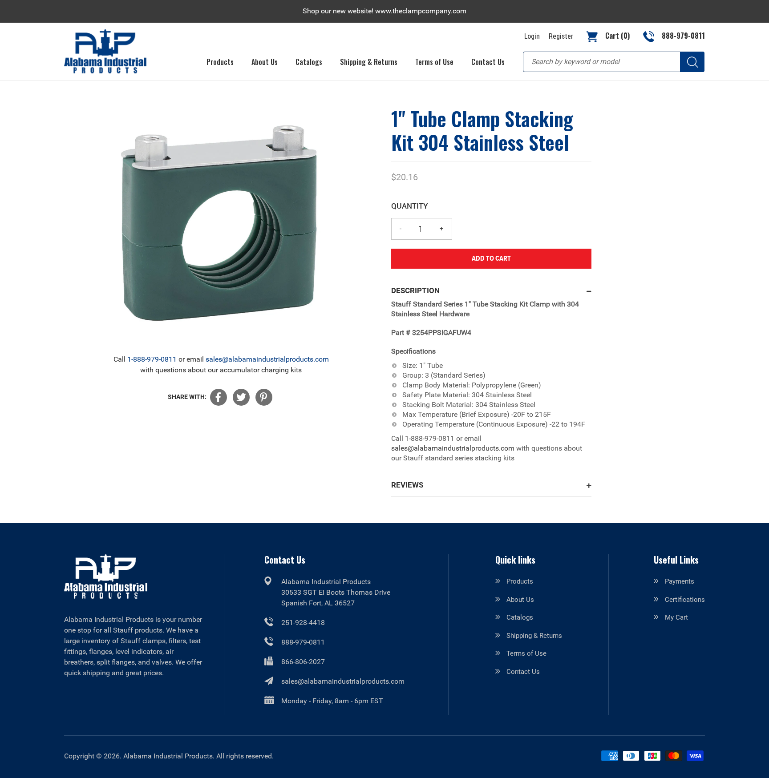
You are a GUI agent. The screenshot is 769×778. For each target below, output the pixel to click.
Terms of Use (526, 653)
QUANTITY (409, 206)
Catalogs (519, 617)
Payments (679, 581)
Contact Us (523, 672)
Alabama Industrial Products (168, 756)
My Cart (676, 617)
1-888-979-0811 (152, 359)
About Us (520, 600)
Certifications (685, 600)
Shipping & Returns (534, 636)
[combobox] (613, 62)
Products (519, 581)
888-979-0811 (303, 642)
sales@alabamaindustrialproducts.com (267, 359)
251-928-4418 (303, 622)
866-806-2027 (303, 661)
